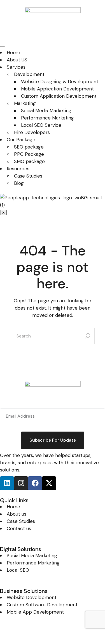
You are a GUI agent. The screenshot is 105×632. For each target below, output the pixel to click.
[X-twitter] (49, 483)
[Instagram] (21, 483)
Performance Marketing (47, 118)
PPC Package (29, 154)
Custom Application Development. (59, 96)
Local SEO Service (41, 125)
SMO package (29, 161)
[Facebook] (35, 483)
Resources (18, 169)
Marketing (25, 103)
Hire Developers (32, 132)
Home (13, 52)
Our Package (21, 140)
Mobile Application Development (57, 89)
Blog (19, 183)
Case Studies (28, 176)
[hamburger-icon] (2, 46)
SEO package (29, 147)
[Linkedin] (7, 483)
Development (29, 74)
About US (17, 60)
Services (16, 67)
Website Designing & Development (59, 81)
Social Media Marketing (46, 110)
